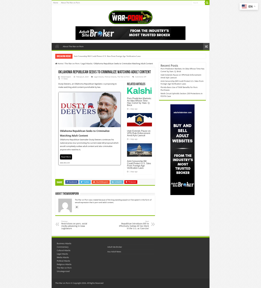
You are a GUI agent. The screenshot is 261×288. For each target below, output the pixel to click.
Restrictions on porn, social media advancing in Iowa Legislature (74, 225)
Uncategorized (63, 271)
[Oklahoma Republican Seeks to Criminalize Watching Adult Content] (89, 128)
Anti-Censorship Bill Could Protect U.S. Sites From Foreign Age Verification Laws (107, 56)
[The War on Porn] (130, 16)
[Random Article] (206, 46)
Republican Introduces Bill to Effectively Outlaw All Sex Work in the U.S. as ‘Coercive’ (134, 225)
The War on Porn (72, 63)
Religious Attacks (64, 264)
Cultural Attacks (63, 250)
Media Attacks (63, 257)
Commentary (62, 247)
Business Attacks (64, 243)
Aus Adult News (114, 252)
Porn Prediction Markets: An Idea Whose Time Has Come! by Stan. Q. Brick (139, 101)
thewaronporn (66, 77)
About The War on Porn (70, 3)
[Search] (207, 2)
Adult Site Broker (114, 247)
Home (55, 3)
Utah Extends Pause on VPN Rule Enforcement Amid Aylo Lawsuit (138, 133)
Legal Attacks (86, 63)
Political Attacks (110, 77)
